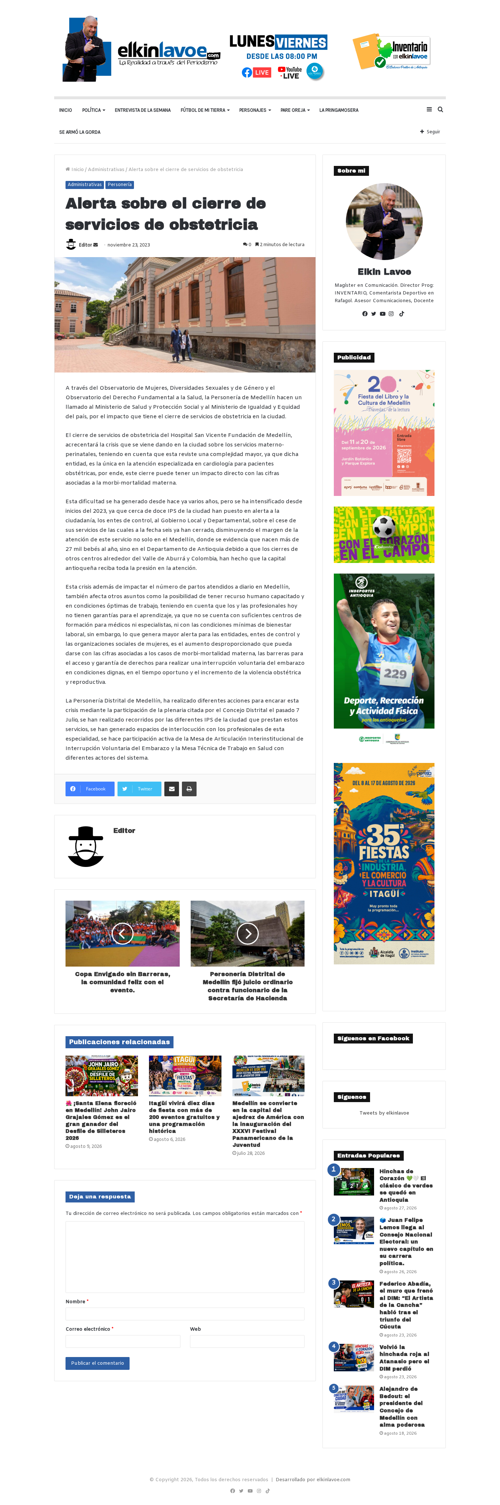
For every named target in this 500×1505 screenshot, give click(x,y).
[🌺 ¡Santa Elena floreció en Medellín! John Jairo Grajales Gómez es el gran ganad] (102, 1076)
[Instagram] (393, 314)
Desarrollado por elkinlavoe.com (313, 1480)
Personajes (252, 110)
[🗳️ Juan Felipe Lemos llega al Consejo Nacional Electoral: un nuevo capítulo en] (354, 1230)
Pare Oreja (293, 110)
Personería (120, 185)
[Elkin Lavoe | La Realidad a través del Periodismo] (250, 48)
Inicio (65, 110)
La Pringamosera (339, 110)
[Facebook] (366, 314)
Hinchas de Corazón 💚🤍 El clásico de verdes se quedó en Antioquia (406, 1186)
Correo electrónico (89, 1329)
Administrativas (106, 170)
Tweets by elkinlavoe (384, 1113)
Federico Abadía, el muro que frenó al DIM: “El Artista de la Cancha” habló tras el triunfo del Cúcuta (406, 1305)
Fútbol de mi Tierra (203, 110)
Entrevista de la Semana (143, 110)
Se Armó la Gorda (79, 132)
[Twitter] (375, 314)
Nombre (77, 1302)
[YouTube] (384, 314)
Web (195, 1329)
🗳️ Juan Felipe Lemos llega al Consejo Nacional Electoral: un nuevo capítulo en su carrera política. (406, 1241)
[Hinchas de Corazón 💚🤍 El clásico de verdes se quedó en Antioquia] (354, 1182)
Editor (85, 245)
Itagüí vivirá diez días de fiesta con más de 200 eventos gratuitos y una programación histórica (184, 1117)
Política (91, 110)
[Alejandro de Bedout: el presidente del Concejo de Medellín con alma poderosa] (354, 1399)
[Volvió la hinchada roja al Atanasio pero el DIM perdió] (354, 1357)
